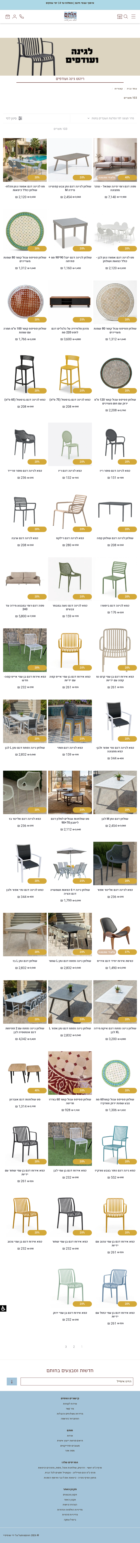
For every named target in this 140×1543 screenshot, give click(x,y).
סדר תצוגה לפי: (113, 118)
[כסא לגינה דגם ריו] (70, 444)
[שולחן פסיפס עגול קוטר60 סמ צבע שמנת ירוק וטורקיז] (115, 1073)
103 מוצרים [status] (60, 129)
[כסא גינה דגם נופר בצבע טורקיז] (115, 1144)
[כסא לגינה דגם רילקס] (70, 511)
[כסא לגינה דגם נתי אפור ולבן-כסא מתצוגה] (115, 721)
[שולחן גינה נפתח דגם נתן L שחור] (70, 934)
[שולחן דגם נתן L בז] (25, 934)
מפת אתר (70, 1450)
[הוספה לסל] (98, 151)
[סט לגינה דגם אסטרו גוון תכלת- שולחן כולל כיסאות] (25, 160)
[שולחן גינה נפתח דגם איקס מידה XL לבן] (115, 1002)
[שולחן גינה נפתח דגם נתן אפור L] (70, 1002)
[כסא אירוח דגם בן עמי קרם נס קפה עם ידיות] (115, 650)
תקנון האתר (70, 1499)
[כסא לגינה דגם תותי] (70, 721)
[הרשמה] (12, 1381)
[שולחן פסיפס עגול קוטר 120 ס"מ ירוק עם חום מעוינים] (115, 373)
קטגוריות (118, 88)
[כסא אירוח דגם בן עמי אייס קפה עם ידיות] (70, 650)
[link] (119, 16)
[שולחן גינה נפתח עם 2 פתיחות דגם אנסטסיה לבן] (25, 1002)
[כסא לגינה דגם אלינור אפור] (115, 863)
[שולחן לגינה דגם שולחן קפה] (115, 511)
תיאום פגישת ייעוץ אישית (70, 1440)
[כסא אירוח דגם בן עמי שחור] (70, 1215)
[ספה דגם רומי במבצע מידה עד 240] (25, 579)
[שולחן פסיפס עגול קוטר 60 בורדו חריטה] (70, 1073)
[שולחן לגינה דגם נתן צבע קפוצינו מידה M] (70, 160)
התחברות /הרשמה (70, 1418)
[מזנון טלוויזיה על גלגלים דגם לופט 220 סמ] (70, 302)
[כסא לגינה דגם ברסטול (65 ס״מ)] (25, 373)
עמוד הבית (132, 88)
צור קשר (70, 1408)
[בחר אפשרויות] (53, 364)
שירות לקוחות (70, 1403)
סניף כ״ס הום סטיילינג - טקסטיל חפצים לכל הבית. (70, 1472)
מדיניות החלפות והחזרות (70, 1509)
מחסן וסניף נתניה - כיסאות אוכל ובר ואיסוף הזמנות (70, 1477)
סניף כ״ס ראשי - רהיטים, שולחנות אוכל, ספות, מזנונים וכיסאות (70, 1467)
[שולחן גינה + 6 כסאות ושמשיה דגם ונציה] (70, 863)
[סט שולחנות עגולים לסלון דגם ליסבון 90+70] (70, 792)
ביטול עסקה (70, 1519)
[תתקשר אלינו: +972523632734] (22, 17)
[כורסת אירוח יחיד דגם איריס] (115, 934)
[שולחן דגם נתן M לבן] (115, 792)
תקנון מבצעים (70, 1494)
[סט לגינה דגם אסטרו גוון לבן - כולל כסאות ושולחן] (115, 231)
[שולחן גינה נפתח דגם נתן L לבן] (25, 721)
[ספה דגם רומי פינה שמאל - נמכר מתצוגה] (115, 160)
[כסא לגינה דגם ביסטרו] (115, 579)
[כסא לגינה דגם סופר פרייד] (25, 444)
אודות (70, 1435)
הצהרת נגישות (70, 1504)
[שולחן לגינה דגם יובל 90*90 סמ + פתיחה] (70, 231)
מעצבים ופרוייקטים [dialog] (70, 1445)
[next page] (58, 1347)
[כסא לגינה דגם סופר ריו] (115, 444)
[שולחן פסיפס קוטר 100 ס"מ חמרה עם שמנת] (25, 302)
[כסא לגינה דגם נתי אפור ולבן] (25, 863)
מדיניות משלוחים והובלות (70, 1413)
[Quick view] (98, 143)
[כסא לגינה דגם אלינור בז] (25, 792)
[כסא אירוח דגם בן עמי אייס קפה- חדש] (25, 650)
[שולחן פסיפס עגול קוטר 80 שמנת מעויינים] (25, 231)
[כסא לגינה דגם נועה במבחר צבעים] (70, 579)
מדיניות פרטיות (70, 1514)
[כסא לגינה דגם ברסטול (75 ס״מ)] (70, 373)
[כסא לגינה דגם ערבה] (25, 511)
